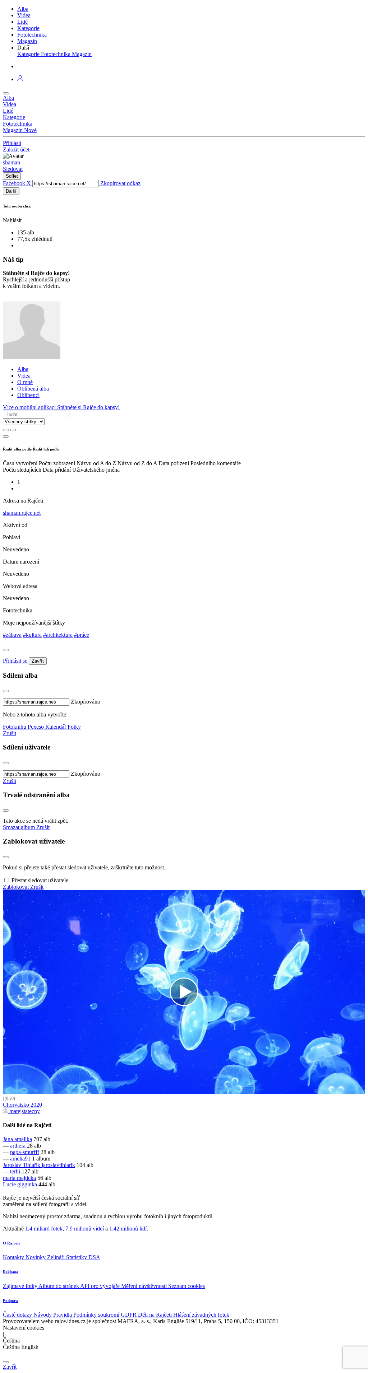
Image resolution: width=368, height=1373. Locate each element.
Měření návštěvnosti (144, 1286)
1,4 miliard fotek (44, 1228)
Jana (8, 1139)
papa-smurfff (24, 1152)
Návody (43, 1315)
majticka (26, 1178)
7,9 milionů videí (84, 1228)
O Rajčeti (11, 1243)
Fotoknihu (15, 727)
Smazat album (19, 827)
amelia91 (20, 1158)
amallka (23, 1139)
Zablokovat (16, 887)
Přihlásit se (16, 661)
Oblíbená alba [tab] (33, 389)
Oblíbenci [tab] (28, 395)
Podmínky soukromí (97, 1315)
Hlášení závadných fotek (201, 1315)
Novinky (36, 1257)
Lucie (10, 1184)
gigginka (27, 1184)
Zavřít (38, 661)
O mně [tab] (25, 382)
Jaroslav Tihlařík (22, 1165)
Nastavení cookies (23, 1328)
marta (10, 1178)
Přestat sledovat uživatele (40, 880)
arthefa (18, 1146)
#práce (81, 635)
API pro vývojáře (100, 1286)
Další (11, 191)
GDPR (129, 1315)
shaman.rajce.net (22, 513)
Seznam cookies (186, 1286)
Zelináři (56, 1257)
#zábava (12, 635)
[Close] (6, 650)
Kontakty (14, 1257)
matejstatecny (24, 1111)
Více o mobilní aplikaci (30, 407)
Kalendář (56, 727)
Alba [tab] (22, 369)
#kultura (32, 635)
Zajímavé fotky (20, 1286)
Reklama (10, 1272)
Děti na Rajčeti (155, 1315)
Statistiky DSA (83, 1257)
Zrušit (9, 733)
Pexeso (36, 727)
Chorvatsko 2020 (22, 1105)
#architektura (58, 635)
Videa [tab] (24, 376)
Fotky (74, 727)
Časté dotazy (18, 1315)
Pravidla (63, 1315)
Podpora (10, 1300)
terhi (15, 1171)
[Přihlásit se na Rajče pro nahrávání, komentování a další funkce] (20, 79)
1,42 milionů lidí (128, 1228)
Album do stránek (59, 1286)
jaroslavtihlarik (58, 1165)
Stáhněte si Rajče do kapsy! (88, 407)
